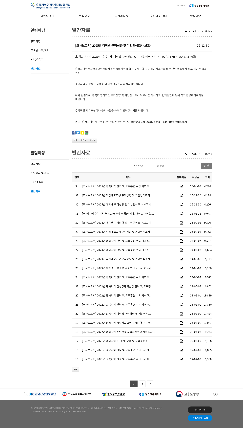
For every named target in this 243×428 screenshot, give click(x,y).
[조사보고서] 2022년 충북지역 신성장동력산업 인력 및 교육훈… (117, 286)
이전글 (83, 140)
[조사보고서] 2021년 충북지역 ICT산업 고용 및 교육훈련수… (116, 341)
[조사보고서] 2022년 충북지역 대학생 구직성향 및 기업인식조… (117, 313)
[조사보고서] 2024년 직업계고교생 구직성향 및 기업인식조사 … (117, 231)
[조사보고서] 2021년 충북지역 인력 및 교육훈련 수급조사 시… (117, 350)
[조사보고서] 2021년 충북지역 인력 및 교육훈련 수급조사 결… (117, 359)
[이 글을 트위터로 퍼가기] (78, 132)
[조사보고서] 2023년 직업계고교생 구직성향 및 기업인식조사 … (117, 259)
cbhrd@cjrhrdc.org (174, 121)
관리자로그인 (200, 410)
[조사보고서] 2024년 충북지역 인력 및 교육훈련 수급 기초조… (117, 241)
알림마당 (195, 16)
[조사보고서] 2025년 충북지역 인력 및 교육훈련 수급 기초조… (117, 186)
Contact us (180, 6)
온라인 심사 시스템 (200, 418)
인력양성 (84, 16)
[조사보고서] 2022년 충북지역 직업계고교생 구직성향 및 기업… (117, 322)
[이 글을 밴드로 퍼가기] (86, 132)
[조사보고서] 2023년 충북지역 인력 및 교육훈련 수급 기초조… (117, 250)
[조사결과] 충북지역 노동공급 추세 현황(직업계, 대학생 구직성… (118, 213)
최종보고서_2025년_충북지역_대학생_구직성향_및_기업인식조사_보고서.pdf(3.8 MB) (127, 56)
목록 (75, 140)
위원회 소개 (47, 16)
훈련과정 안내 (158, 16)
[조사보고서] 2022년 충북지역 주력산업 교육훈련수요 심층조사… (118, 332)
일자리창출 (121, 16)
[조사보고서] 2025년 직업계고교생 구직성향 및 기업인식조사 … (117, 195)
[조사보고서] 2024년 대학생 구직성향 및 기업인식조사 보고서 (116, 222)
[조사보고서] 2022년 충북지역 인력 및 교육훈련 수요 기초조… (117, 277)
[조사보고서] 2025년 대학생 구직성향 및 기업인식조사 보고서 (116, 204)
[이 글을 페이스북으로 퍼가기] (74, 132)
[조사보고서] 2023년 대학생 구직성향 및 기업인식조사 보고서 (116, 268)
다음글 (92, 140)
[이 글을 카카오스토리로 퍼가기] (82, 132)
